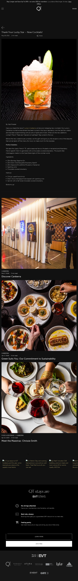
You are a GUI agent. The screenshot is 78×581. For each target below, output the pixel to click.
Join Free (39, 544)
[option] (39, 2)
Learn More (39, 536)
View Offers (65, 3)
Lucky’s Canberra (30, 128)
